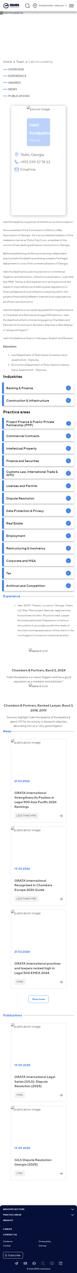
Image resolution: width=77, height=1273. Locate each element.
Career (7, 1229)
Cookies (7, 1246)
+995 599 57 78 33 (35, 162)
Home (7, 62)
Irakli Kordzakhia (40, 62)
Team (20, 62)
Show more (38, 999)
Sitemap (42, 1246)
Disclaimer (8, 1241)
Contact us (10, 1235)
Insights (8, 1220)
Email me (28, 169)
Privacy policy (45, 1241)
